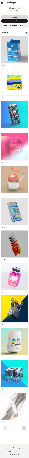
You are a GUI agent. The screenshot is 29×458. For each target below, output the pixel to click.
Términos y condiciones (12, 448)
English (18, 451)
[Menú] (2, 2)
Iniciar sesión (24, 3)
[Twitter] (12, 454)
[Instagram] (18, 454)
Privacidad (22, 448)
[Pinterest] (16, 454)
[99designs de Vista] (11, 2)
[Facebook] (10, 454)
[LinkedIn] (14, 454)
